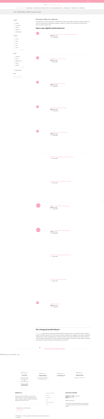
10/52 (17, 39)
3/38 (17, 41)
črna (17, 63)
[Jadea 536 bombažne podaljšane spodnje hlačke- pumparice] (41, 157)
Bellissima (18, 25)
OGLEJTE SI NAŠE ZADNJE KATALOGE (55, 349)
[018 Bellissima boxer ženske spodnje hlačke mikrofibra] (41, 181)
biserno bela (18, 61)
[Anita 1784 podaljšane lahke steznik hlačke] (41, 108)
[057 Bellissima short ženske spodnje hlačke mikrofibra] (41, 255)
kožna (17, 65)
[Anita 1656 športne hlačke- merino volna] (41, 59)
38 (17, 45)
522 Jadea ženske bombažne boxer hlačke (58, 279)
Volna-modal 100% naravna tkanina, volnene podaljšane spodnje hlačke (63, 34)
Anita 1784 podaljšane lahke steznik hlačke (58, 107)
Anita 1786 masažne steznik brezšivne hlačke (58, 132)
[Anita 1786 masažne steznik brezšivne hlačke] (41, 132)
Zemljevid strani (38, 415)
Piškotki (33, 415)
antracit (17, 56)
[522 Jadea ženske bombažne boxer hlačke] (41, 279)
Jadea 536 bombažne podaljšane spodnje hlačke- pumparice (61, 156)
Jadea (17, 27)
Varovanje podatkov (27, 415)
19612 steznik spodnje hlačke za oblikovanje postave (60, 205)
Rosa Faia (18, 29)
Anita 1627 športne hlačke (55, 304)
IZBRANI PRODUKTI (18, 70)
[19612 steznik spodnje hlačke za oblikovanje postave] (41, 206)
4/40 (17, 47)
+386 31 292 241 (82, 377)
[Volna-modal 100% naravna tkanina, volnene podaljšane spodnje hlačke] (41, 34)
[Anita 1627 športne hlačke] (41, 304)
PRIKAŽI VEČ (22, 49)
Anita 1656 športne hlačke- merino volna (58, 58)
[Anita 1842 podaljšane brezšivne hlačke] (41, 83)
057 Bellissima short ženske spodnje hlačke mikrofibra (60, 254)
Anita (17, 23)
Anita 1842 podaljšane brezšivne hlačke (57, 83)
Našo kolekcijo (38, 333)
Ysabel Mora (19, 32)
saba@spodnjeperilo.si (20, 409)
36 (16, 43)
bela (16, 58)
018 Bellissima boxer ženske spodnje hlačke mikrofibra (60, 181)
